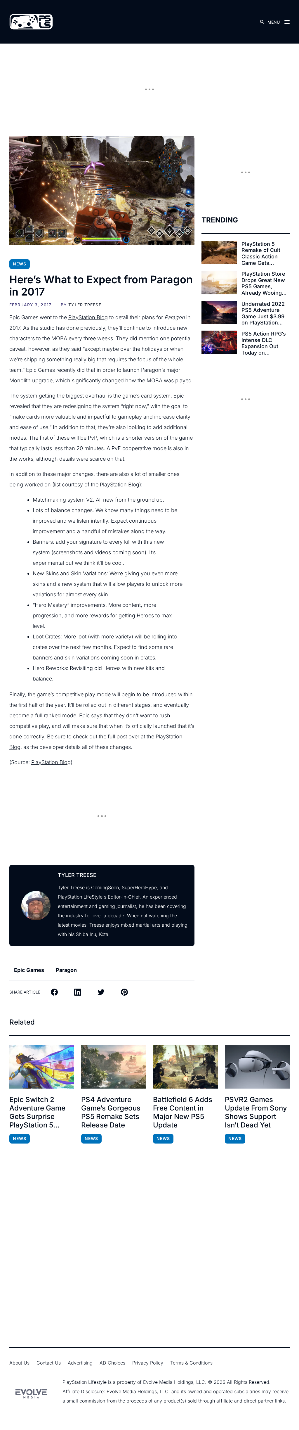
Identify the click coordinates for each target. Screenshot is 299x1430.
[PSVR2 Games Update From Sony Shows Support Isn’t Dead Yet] (257, 1067)
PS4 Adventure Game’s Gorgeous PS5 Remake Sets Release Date (110, 1112)
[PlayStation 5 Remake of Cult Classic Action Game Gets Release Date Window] (219, 253)
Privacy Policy (147, 1363)
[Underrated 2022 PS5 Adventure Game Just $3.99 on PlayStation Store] (219, 312)
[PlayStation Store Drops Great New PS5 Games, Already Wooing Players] (219, 282)
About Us (19, 1363)
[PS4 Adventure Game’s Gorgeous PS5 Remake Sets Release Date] (113, 1067)
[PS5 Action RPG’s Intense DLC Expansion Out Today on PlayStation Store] (219, 342)
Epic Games (29, 970)
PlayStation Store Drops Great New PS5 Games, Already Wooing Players (263, 283)
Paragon (66, 970)
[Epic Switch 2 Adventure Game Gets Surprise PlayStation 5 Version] (41, 1067)
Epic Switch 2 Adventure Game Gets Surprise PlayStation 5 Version (37, 1112)
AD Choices (112, 1363)
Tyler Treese (84, 304)
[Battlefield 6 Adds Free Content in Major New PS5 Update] (185, 1067)
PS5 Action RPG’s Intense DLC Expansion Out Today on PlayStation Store (263, 343)
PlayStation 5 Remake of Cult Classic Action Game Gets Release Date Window (260, 253)
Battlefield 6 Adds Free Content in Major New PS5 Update (182, 1112)
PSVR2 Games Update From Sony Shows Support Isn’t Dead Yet (256, 1112)
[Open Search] (262, 22)
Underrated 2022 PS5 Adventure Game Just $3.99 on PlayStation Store (263, 313)
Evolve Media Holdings (168, 1382)
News (19, 263)
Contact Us (48, 1363)
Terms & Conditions (191, 1363)
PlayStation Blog (88, 317)
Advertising (80, 1363)
